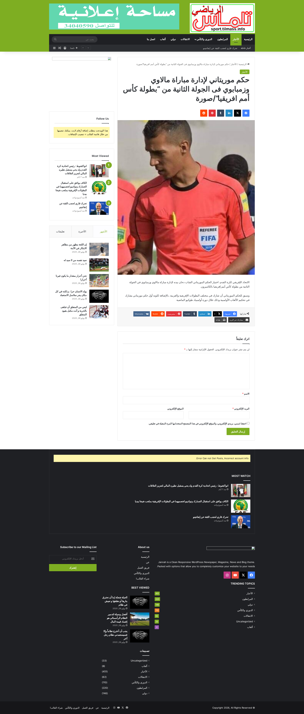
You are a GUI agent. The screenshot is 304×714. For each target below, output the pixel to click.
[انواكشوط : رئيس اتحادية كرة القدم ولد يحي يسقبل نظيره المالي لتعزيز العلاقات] (99, 170)
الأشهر (103, 231)
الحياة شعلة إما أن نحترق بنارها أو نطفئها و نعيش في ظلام (114, 601)
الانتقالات (185, 39)
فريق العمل (143, 567)
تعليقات (60, 231)
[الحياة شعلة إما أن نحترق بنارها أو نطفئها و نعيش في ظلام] (139, 602)
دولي (173, 39)
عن (147, 562)
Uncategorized (244, 621)
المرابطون (222, 39)
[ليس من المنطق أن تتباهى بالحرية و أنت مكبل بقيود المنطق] (99, 311)
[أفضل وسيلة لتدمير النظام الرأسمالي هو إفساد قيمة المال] (139, 619)
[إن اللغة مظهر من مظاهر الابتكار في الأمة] (99, 249)
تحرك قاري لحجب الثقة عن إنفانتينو (210, 516)
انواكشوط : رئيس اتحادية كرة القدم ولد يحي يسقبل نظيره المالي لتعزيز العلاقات (72, 169)
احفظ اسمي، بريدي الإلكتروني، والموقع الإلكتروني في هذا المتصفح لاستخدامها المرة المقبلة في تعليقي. (197, 423)
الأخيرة (82, 231)
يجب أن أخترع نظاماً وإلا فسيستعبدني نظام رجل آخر (115, 635)
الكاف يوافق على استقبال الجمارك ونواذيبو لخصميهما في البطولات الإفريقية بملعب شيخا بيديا (181, 501)
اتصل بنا (151, 39)
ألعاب (163, 39)
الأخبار (236, 39)
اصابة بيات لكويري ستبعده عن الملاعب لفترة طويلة (212, 48)
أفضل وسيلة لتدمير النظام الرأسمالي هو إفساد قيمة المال (117, 618)
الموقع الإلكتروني (175, 408)
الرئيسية (248, 39)
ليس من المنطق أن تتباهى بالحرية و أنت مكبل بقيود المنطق (74, 310)
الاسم (245, 393)
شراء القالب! (142, 578)
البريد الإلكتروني (240, 408)
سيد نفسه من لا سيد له (75, 260)
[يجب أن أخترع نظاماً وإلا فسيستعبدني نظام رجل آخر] (139, 636)
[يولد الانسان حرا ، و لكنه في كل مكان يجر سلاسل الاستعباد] (99, 296)
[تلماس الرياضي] (222, 18)
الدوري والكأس (204, 39)
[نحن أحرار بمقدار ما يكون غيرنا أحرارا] (99, 280)
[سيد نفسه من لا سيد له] (99, 265)
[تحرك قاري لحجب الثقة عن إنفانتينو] (99, 208)
